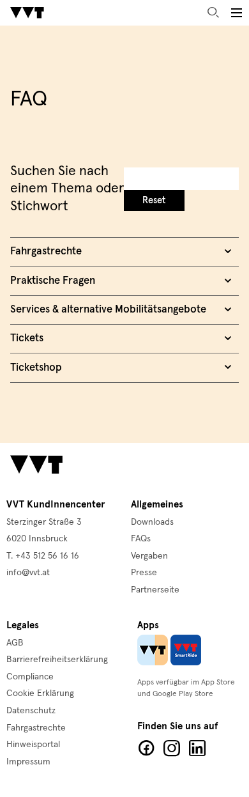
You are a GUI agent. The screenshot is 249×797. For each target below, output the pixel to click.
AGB (15, 642)
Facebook (146, 748)
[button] (236, 13)
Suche (213, 13)
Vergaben (149, 556)
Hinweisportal (33, 744)
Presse (144, 572)
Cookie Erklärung (40, 693)
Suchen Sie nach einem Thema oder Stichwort (67, 189)
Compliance (30, 676)
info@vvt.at (28, 572)
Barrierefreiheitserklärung (57, 659)
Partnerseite (155, 589)
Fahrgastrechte (36, 727)
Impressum (28, 761)
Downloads (152, 522)
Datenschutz (31, 710)
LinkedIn (197, 748)
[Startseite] (27, 13)
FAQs (141, 538)
